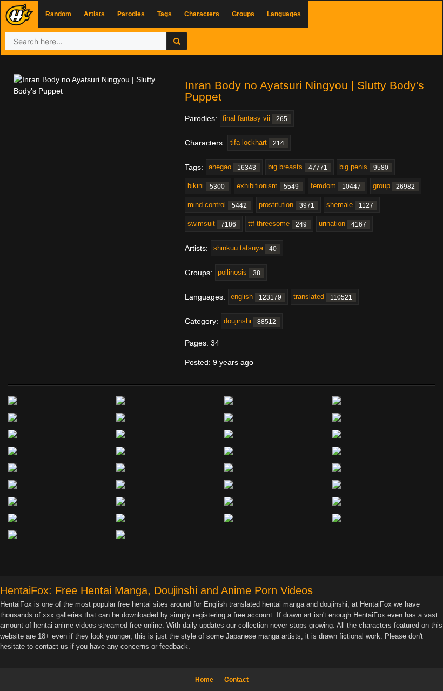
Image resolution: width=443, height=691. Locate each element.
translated (322, 297)
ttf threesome (277, 224)
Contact (236, 679)
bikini (206, 186)
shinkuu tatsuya (245, 248)
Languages (284, 14)
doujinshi (250, 321)
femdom (336, 186)
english (256, 297)
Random (58, 14)
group (394, 186)
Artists (94, 14)
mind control (217, 205)
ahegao (232, 167)
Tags (164, 14)
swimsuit (211, 224)
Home (204, 679)
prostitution (286, 205)
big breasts (297, 167)
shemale (349, 205)
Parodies (131, 14)
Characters (201, 14)
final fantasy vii (255, 118)
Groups (243, 14)
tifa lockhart (257, 142)
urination (342, 224)
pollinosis (239, 272)
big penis (363, 167)
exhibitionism (268, 186)
